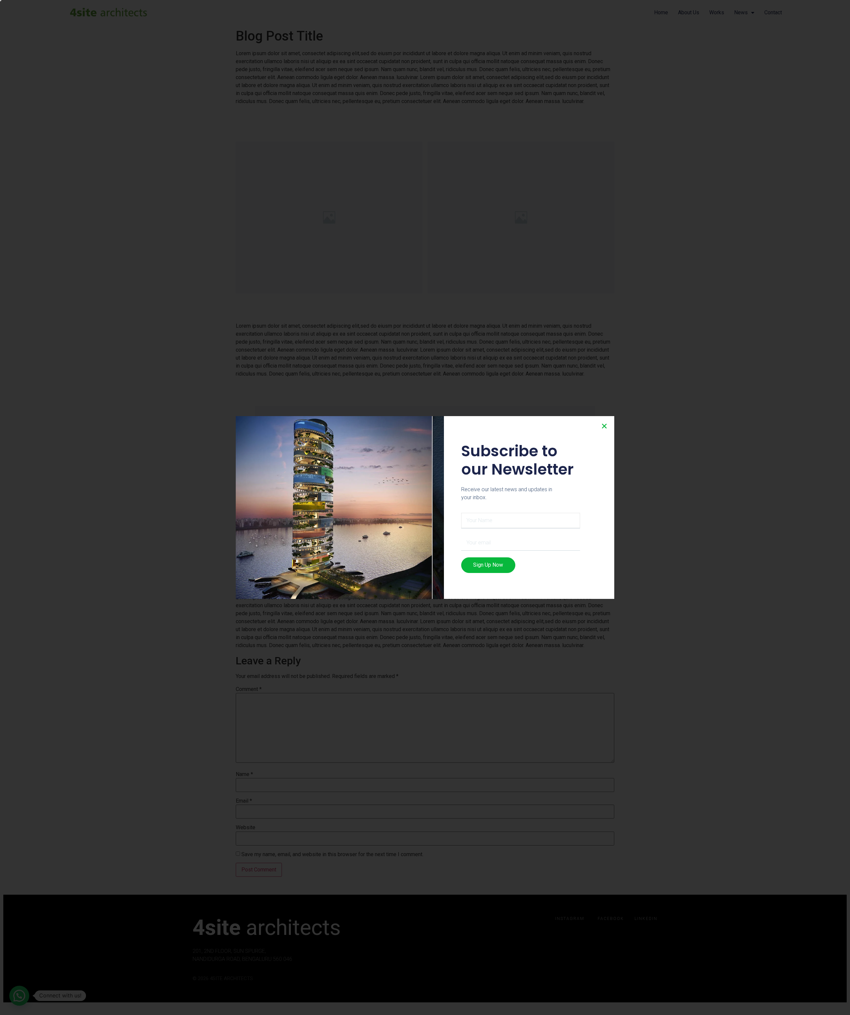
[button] (604, 426)
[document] (425, 507)
